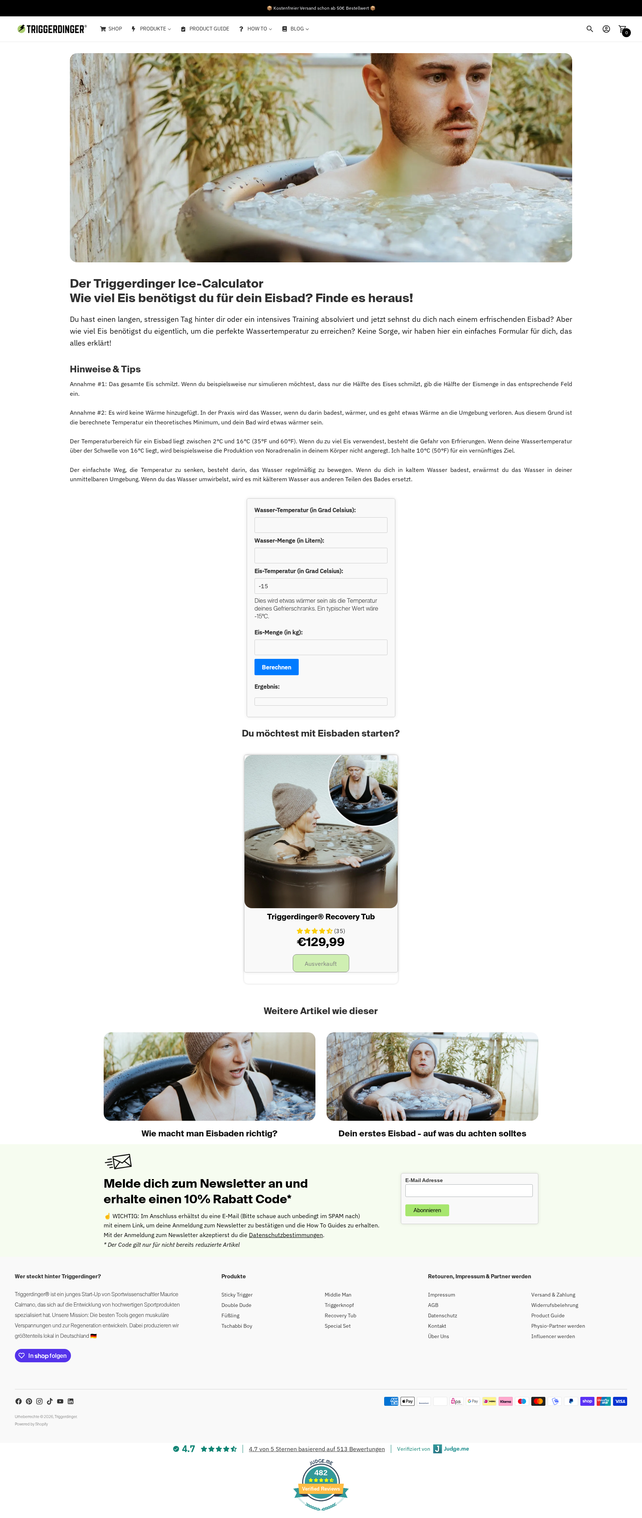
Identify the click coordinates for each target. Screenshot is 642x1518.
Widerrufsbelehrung (554, 1305)
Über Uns (438, 1336)
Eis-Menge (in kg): (278, 632)
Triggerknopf (339, 1305)
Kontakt (437, 1326)
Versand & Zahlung (553, 1294)
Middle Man (338, 1294)
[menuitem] (110, 29)
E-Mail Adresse (424, 1180)
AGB (433, 1305)
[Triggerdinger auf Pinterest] (29, 1401)
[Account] (606, 29)
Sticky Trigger (237, 1294)
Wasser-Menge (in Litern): (289, 540)
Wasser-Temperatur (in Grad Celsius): (305, 510)
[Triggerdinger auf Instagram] (39, 1401)
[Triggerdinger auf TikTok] (50, 1401)
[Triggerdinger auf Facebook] (18, 1401)
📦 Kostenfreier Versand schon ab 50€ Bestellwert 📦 (321, 8)
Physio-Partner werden (558, 1326)
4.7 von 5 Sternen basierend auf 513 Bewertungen (317, 1449)
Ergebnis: (267, 686)
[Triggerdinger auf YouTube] (60, 1401)
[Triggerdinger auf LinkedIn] (70, 1401)
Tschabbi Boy (236, 1326)
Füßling (230, 1315)
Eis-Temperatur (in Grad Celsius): (298, 570)
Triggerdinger (66, 1417)
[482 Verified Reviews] (321, 1514)
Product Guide (548, 1315)
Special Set (338, 1326)
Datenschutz (442, 1315)
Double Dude (236, 1305)
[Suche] (590, 29)
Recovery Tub (340, 1315)
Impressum (441, 1294)
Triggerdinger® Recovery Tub (321, 917)
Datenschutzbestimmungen (286, 1235)
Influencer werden (553, 1336)
